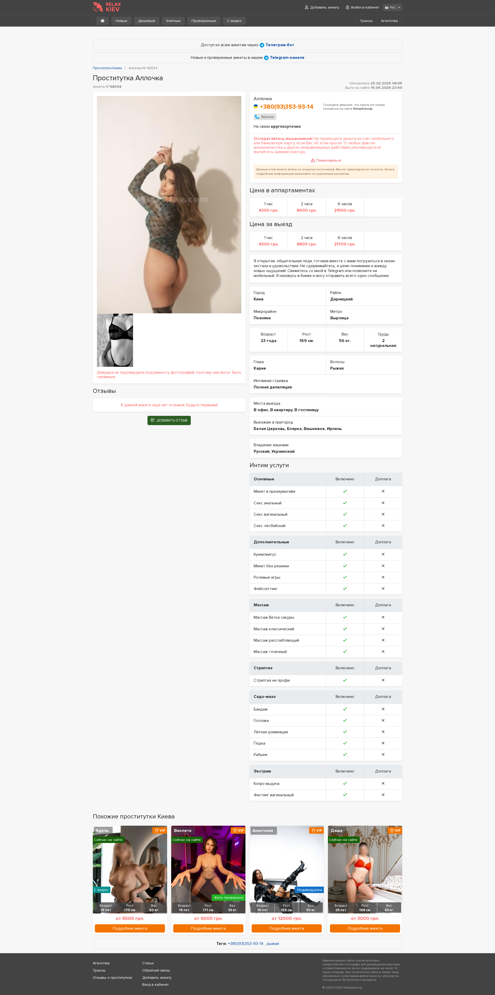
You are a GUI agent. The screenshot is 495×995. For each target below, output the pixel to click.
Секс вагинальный (270, 514)
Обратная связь (156, 970)
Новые (121, 21)
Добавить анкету (324, 7)
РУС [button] (393, 8)
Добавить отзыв (172, 420)
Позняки (262, 318)
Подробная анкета (130, 928)
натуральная (383, 345)
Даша (336, 830)
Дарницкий (341, 299)
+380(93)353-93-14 (287, 106)
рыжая (273, 943)
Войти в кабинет (365, 7)
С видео (234, 21)
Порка (259, 743)
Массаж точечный (270, 651)
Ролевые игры (267, 577)
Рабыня (260, 754)
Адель (102, 830)
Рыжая (337, 368)
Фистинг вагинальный (274, 795)
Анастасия (262, 830)
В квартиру (281, 409)
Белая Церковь (269, 428)
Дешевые (146, 21)
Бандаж (261, 709)
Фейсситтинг (266, 588)
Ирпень (334, 428)
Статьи (148, 963)
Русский (261, 451)
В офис (261, 409)
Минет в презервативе (274, 491)
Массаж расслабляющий (276, 640)
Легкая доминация (271, 732)
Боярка (294, 428)
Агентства (389, 21)
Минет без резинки (271, 566)
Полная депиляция (273, 387)
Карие (260, 368)
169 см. (307, 340)
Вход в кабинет (155, 984)
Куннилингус (265, 554)
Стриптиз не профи (272, 680)
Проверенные (204, 21)
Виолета (182, 830)
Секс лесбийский (269, 525)
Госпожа (261, 720)
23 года (268, 340)
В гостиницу (306, 409)
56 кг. (345, 340)
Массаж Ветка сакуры (274, 617)
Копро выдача (266, 783)
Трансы (366, 21)
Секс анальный (268, 503)
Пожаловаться (328, 160)
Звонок (267, 117)
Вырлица (339, 318)
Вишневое (314, 428)
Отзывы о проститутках (112, 977)
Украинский (283, 451)
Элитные (173, 21)
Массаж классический (274, 629)
